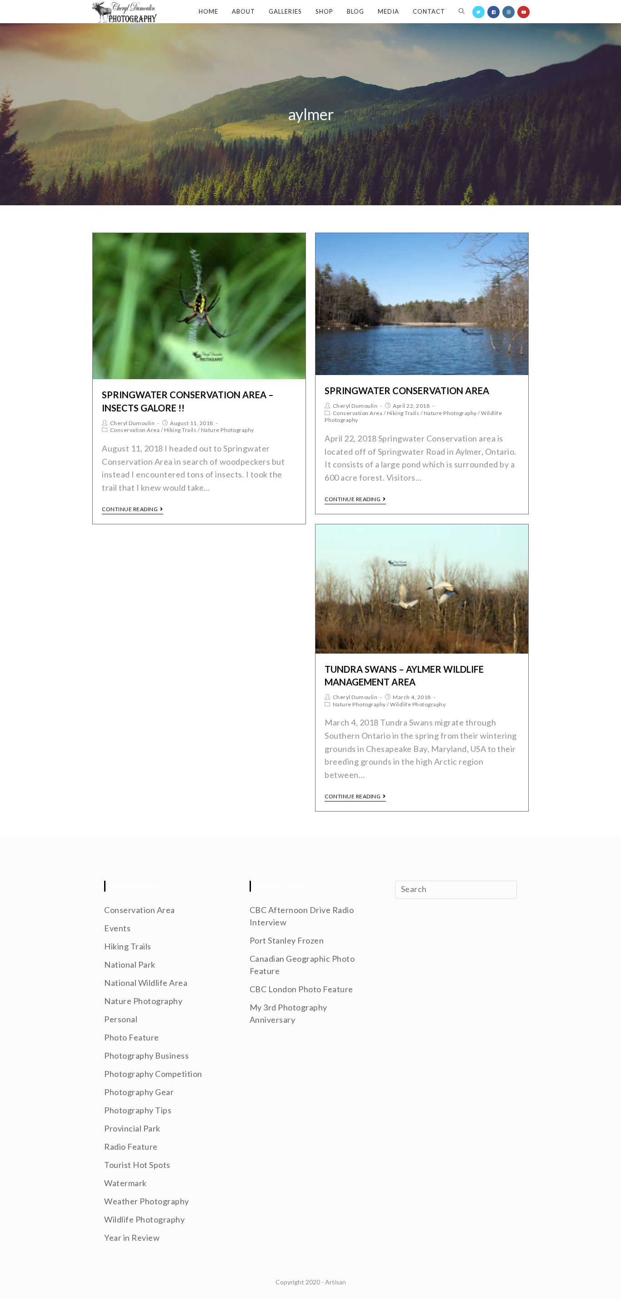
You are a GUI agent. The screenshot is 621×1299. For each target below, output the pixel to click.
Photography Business (146, 1055)
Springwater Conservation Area (407, 390)
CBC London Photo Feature (301, 989)
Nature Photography (227, 429)
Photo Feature (131, 1037)
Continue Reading (130, 509)
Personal (120, 1019)
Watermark (125, 1183)
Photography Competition (153, 1074)
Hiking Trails (180, 429)
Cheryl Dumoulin (132, 423)
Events (117, 928)
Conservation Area (135, 429)
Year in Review (132, 1238)
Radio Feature (131, 1147)
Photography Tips (137, 1110)
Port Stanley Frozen (287, 940)
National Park (129, 964)
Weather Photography (146, 1201)
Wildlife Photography (418, 704)
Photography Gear (139, 1092)
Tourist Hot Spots (137, 1165)
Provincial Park (132, 1128)
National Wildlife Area (145, 983)
